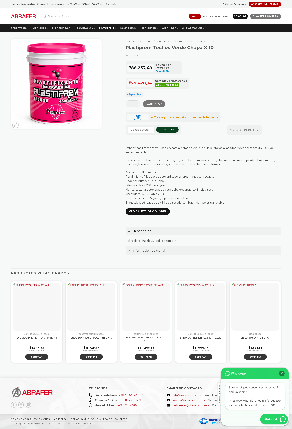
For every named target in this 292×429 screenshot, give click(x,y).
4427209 (141, 395)
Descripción (141, 231)
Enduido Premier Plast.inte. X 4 (91, 337)
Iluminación (85, 28)
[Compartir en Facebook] (254, 130)
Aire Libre (169, 28)
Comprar (154, 103)
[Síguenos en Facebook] (14, 405)
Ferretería (19, 28)
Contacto (120, 419)
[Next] (285, 321)
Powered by (219, 393)
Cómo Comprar (21, 419)
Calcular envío (167, 130)
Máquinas (39, 28)
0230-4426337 (126, 395)
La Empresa (59, 419)
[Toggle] (129, 231)
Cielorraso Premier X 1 (255, 337)
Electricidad (61, 28)
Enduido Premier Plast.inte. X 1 (37, 337)
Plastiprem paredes (200, 41)
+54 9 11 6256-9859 (129, 400)
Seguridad (148, 28)
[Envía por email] (258, 130)
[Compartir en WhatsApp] (245, 130)
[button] (216, 16)
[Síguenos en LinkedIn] (28, 405)
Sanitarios (128, 28)
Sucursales (111, 4)
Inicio (130, 41)
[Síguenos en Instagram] (21, 405)
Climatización (192, 28)
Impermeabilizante (169, 41)
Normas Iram (77, 419)
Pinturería (106, 28)
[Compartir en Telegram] (250, 130)
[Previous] (6, 321)
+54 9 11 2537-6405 (126, 405)
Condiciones (41, 419)
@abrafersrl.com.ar (187, 395)
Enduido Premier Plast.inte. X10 (200, 337)
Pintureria (144, 41)
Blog (91, 419)
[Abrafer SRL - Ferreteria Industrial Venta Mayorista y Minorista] (23, 16)
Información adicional (148, 250)
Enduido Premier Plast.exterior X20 (146, 339)
